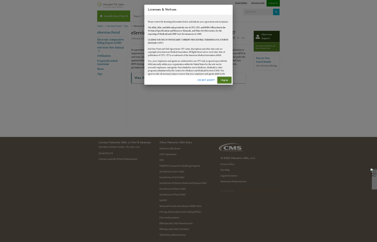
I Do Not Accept (206, 80)
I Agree (224, 80)
